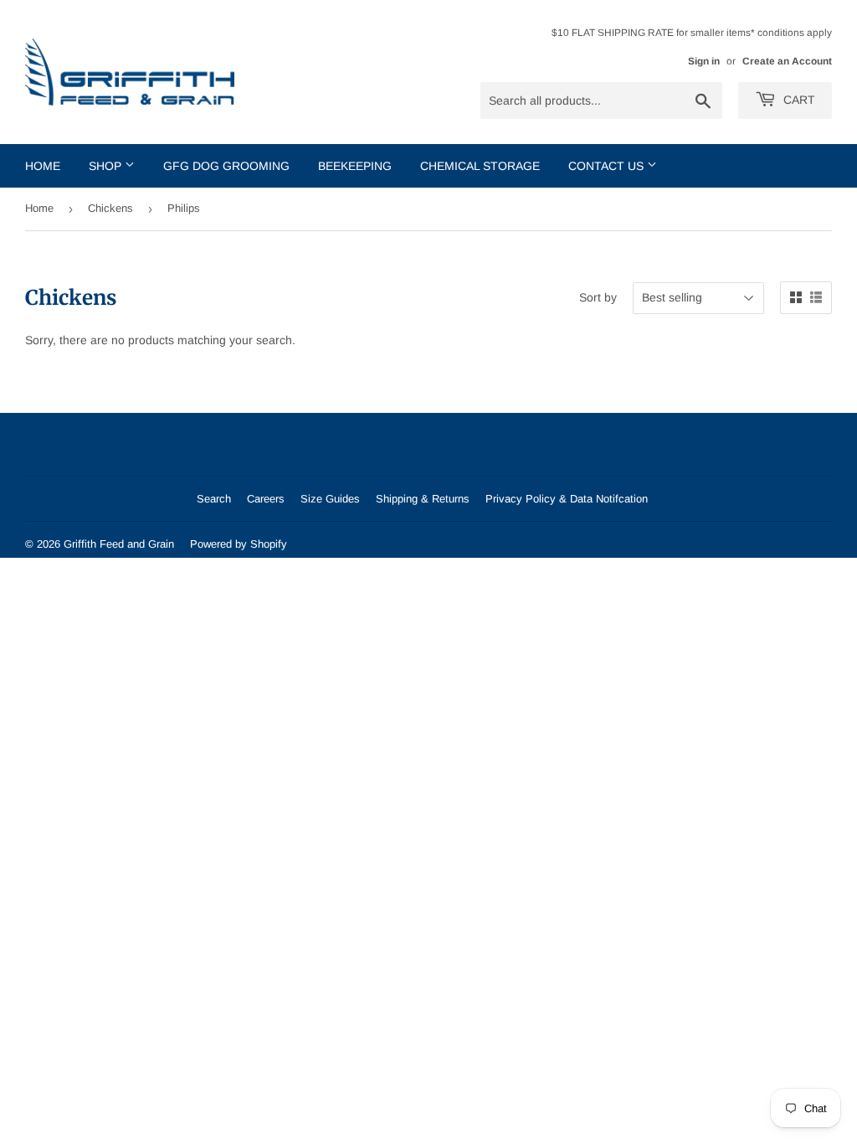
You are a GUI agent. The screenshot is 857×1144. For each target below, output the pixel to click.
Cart (797, 99)
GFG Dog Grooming (226, 166)
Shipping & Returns (423, 498)
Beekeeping (355, 166)
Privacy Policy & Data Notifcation (566, 498)
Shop (107, 166)
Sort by (598, 297)
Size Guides (330, 498)
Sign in (704, 61)
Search (214, 498)
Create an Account (787, 61)
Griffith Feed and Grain (119, 544)
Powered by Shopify (238, 544)
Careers (266, 498)
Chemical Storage (480, 166)
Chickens (110, 208)
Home (42, 166)
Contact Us (607, 166)
